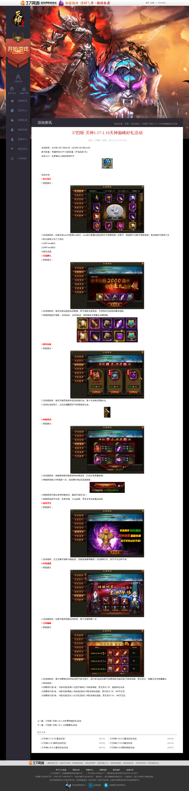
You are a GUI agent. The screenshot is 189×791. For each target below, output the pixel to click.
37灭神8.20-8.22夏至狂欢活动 (54, 747)
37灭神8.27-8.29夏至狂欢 (121, 743)
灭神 (126, 124)
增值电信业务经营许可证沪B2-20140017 (122, 773)
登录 (147, 3)
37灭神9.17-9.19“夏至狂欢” (53, 739)
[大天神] (85, 1)
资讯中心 (22, 110)
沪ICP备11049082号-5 (96, 773)
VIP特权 (22, 158)
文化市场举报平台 (56, 780)
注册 (152, 3)
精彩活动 (22, 149)
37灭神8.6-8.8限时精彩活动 (122, 747)
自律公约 (129, 770)
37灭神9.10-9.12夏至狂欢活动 (123, 739)
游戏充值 (22, 129)
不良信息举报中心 (79, 785)
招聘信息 (103, 770)
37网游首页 (39, 3)
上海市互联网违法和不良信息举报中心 (125, 780)
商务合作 (76, 770)
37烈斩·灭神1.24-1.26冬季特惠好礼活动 (63, 721)
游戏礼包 (22, 120)
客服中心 (22, 139)
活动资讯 (135, 124)
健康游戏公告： (53, 763)
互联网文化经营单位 (117, 785)
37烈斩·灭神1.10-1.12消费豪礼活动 (61, 725)
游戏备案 (97, 785)
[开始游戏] (18, 50)
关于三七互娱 (61, 770)
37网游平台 (36, 763)
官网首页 (22, 101)
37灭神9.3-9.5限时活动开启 (53, 743)
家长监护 (116, 770)
